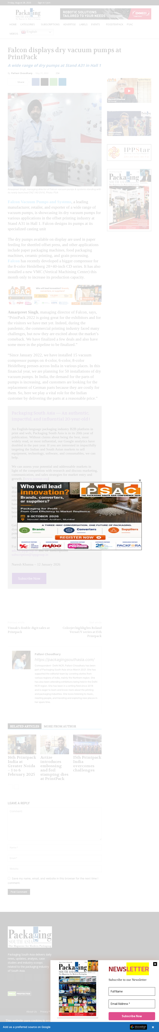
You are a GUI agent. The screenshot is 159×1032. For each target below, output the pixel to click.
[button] (79, 1027)
